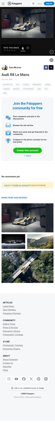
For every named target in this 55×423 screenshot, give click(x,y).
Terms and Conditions (33, 397)
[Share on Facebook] (46, 67)
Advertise (7, 366)
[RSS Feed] (46, 379)
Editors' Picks (9, 323)
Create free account (27, 150)
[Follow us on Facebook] (24, 379)
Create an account (21, 185)
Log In (40, 3)
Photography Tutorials (13, 345)
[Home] (15, 3)
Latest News (8, 306)
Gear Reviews (9, 309)
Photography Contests (13, 334)
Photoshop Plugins (11, 348)
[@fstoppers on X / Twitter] (31, 379)
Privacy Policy (19, 397)
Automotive (7, 85)
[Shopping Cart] (33, 3)
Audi (4, 93)
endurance (37, 85)
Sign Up (49, 3)
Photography (28, 89)
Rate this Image (11, 47)
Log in (28, 155)
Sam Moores (15, 67)
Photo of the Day (10, 327)
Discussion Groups (11, 331)
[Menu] (3, 3)
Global (47, 85)
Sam (39, 89)
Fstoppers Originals (12, 313)
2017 (17, 85)
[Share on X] (51, 67)
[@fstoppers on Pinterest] (38, 379)
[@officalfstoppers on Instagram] (9, 379)
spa (46, 89)
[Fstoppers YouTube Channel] (16, 379)
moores (16, 89)
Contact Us (8, 363)
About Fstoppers (10, 359)
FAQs (5, 370)
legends (6, 89)
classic (26, 85)
